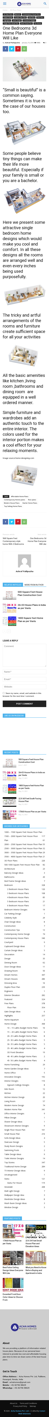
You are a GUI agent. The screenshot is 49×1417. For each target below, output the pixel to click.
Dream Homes (8, 17)
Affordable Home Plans (19, 496)
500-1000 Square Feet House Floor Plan (22, 864)
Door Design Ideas (12, 966)
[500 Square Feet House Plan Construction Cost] (9, 595)
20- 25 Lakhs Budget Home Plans (22, 1036)
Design (7, 958)
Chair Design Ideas (12, 922)
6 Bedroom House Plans (18, 905)
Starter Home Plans (29, 503)
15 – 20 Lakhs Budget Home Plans (22, 1032)
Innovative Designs (29, 20)
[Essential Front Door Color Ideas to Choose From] (13, 1285)
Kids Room (9, 1089)
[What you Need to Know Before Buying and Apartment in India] (36, 1258)
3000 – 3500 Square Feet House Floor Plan (23, 852)
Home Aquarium (11, 1019)
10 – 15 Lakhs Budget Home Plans (22, 1028)
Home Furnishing (11, 1064)
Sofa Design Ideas (12, 1138)
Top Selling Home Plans (13, 506)
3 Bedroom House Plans (18, 893)
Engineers (8, 991)
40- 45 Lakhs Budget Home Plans (22, 1056)
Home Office (10, 1072)
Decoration (9, 954)
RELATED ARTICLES (12, 585)
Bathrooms (9, 877)
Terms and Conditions (28, 1403)
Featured (8, 999)
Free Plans (31, 17)
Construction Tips (12, 930)
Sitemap (33, 1406)
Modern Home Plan (13, 1109)
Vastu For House (14, 1183)
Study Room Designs (13, 1146)
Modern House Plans (11, 503)
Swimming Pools (11, 1150)
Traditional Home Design (15, 1166)
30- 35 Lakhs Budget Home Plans (22, 1044)
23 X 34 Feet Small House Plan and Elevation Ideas (34, 1243)
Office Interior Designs (14, 1113)
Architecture (9, 868)
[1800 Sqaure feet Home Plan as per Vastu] (9, 621)
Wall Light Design (12, 1191)
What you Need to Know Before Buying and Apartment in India (36, 1270)
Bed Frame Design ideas (15, 881)
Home (5, 10)
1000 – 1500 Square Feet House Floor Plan (23, 832)
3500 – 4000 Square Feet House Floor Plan (23, 856)
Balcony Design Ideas (13, 873)
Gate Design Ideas (12, 1011)
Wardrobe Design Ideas (14, 1199)
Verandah (8, 1187)
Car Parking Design (12, 913)
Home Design (17, 20)
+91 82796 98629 (18, 1385)
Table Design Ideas (12, 1154)
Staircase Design (11, 1142)
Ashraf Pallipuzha (12, 43)
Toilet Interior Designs (14, 1158)
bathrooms (25, 386)
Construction (10, 926)
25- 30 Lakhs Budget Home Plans (22, 1040)
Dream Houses (11, 979)
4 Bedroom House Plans (18, 897)
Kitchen (7, 1093)
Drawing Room (11, 970)
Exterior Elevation (12, 995)
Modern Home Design (14, 1105)
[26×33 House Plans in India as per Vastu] (9, 608)
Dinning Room (10, 962)
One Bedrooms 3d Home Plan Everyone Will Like (37, 541)
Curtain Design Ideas (13, 950)
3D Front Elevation (15, 1052)
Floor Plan (40, 17)
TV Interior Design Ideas (15, 1170)
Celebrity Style (10, 917)
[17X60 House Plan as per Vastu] (9, 815)
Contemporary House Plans (31, 14)
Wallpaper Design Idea (14, 1195)
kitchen (17, 380)
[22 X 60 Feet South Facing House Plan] (9, 802)
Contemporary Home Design (17, 934)
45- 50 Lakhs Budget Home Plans (22, 1060)
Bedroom (17, 14)
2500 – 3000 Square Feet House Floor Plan (23, 848)
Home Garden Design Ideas (16, 1068)
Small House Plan (26, 23)
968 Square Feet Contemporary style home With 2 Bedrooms (13, 541)
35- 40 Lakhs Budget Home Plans (22, 1048)
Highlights (7, 20)
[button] (45, 3)
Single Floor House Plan (11, 23)
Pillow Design (10, 1117)
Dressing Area (10, 983)
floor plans (32, 500)
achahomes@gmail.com (20, 1382)
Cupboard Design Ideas (14, 946)
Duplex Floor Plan (20, 17)
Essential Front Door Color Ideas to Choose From (13, 1297)
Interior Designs (11, 1081)
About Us (13, 1403)
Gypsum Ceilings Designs (18, 1085)
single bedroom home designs (18, 233)
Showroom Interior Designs (16, 1125)
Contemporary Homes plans (14, 500)
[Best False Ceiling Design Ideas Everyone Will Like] (13, 1258)
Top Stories (37, 23)
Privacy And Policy (20, 1406)
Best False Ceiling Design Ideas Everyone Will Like (13, 1270)
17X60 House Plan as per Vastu (32, 812)
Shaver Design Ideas (13, 1121)
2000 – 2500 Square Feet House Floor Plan (23, 844)
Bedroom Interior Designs (15, 909)
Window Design (11, 1207)
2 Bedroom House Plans (18, 889)
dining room (14, 391)
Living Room (9, 1101)
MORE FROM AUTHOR (34, 585)
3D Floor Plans (15, 10)
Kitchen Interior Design (14, 1097)
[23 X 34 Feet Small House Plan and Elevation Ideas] (36, 1231)
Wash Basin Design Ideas (15, 1203)
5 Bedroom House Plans (18, 901)
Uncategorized (10, 1174)
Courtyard (8, 942)
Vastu (6, 1178)
